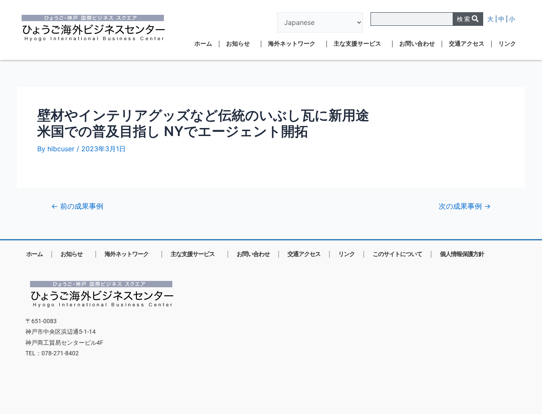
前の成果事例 (77, 206)
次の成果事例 (465, 206)
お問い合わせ (417, 43)
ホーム (203, 43)
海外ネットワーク (291, 43)
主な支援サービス (357, 43)
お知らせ (238, 43)
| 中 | (502, 18)
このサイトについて (397, 254)
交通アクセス (466, 43)
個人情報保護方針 (462, 254)
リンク (507, 43)
